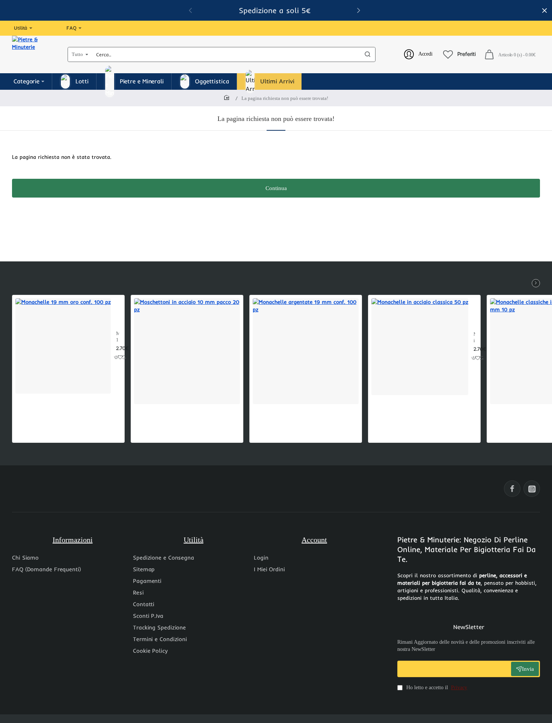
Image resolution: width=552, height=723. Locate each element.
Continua (276, 188)
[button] (117, 357)
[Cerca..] (367, 54)
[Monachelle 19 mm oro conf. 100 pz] (63, 346)
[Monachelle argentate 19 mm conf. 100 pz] (306, 351)
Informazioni (73, 540)
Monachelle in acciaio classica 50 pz (474, 337)
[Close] (544, 10)
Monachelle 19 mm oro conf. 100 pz (117, 337)
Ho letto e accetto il (436, 687)
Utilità (194, 540)
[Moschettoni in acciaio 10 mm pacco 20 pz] (187, 351)
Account (314, 540)
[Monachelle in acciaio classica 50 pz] (419, 346)
